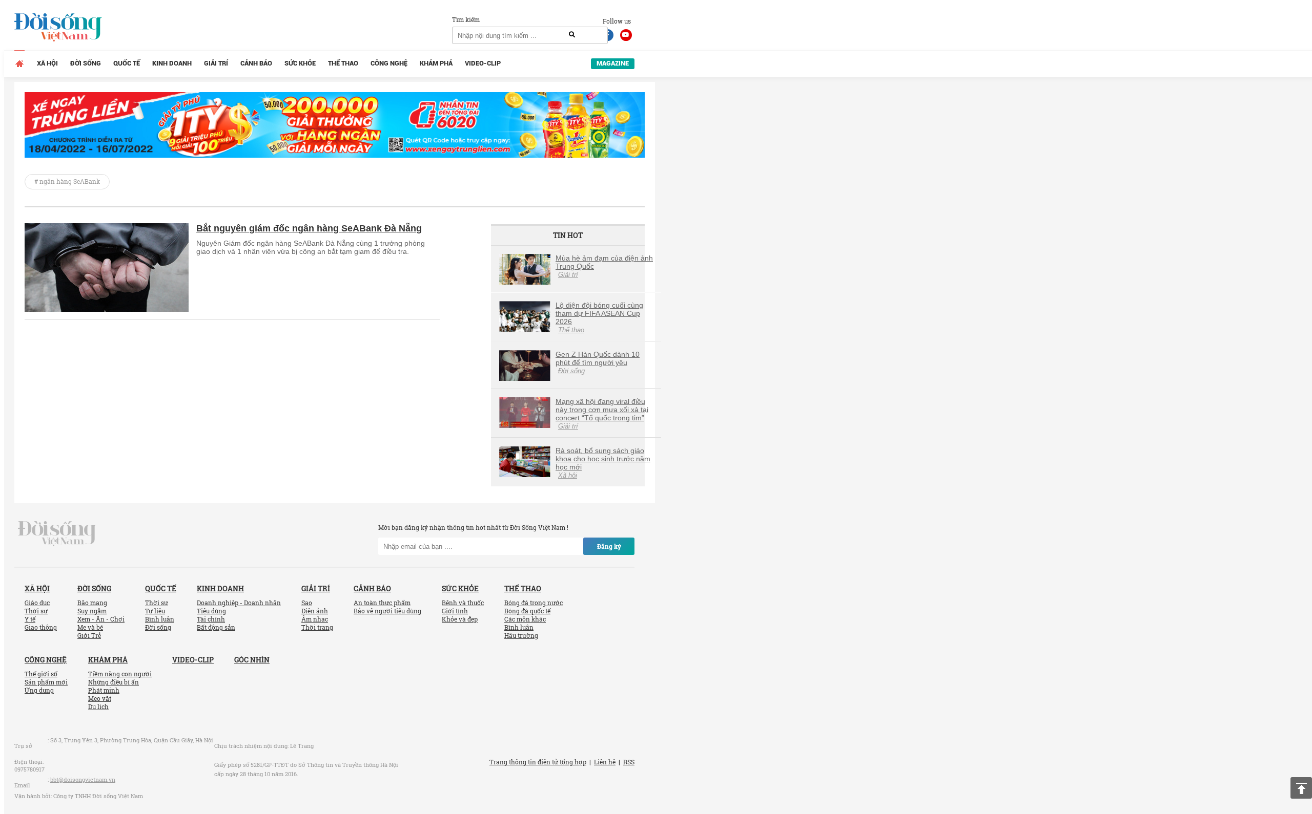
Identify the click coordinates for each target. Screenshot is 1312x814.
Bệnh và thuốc (463, 602)
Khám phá (436, 63)
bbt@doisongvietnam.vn (82, 779)
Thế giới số (41, 674)
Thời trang (317, 627)
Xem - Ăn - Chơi (101, 619)
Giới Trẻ (89, 635)
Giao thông (41, 627)
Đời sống (85, 63)
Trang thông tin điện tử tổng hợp (537, 762)
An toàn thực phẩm (382, 602)
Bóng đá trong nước (533, 602)
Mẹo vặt (99, 698)
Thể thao (343, 63)
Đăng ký (609, 546)
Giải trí (216, 63)
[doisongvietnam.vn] (57, 533)
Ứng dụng (39, 690)
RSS (628, 762)
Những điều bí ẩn (113, 682)
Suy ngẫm (92, 611)
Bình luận (159, 619)
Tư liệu (155, 611)
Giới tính (455, 611)
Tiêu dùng (211, 611)
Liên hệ (605, 762)
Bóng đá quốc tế (527, 611)
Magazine (613, 63)
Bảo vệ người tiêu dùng (387, 611)
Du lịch (98, 706)
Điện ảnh (314, 611)
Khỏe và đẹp (460, 619)
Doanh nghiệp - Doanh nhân (239, 602)
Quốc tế (126, 63)
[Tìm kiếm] (572, 35)
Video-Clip (483, 63)
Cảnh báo (256, 63)
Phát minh (103, 690)
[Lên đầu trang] (1301, 788)
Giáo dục (37, 602)
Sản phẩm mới (46, 682)
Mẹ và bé (90, 627)
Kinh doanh (172, 63)
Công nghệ (389, 63)
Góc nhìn (252, 660)
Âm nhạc (314, 619)
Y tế (30, 619)
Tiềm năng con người (120, 674)
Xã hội (47, 63)
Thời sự (36, 611)
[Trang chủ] (19, 63)
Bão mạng (92, 602)
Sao (306, 602)
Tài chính (211, 619)
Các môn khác (525, 619)
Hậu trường (521, 635)
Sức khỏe (300, 63)
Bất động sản (216, 627)
